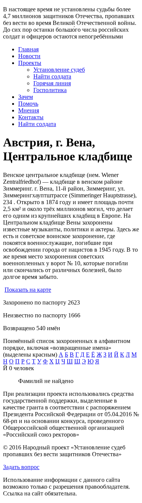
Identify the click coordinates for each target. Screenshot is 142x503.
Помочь (28, 103)
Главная (28, 49)
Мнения (28, 110)
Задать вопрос (21, 467)
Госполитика (50, 90)
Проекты (29, 63)
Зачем (25, 97)
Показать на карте (28, 289)
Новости (29, 56)
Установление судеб (59, 69)
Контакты (31, 117)
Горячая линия (52, 83)
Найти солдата (52, 76)
